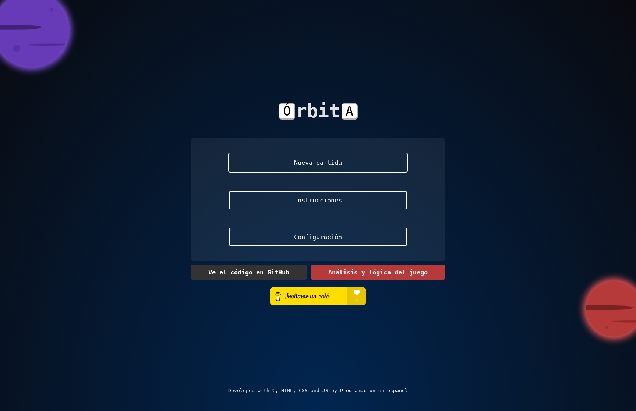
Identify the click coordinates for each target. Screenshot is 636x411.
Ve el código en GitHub (248, 272)
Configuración (318, 237)
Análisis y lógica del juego (378, 272)
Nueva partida (318, 162)
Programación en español (374, 390)
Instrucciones (318, 200)
